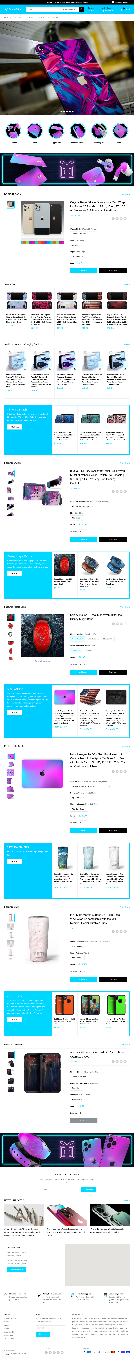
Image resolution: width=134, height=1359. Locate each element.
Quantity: (73, 532)
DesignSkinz (75, 215)
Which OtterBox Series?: (84, 1083)
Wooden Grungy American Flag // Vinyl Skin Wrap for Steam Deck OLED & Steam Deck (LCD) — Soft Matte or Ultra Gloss (92, 319)
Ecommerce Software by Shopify (15, 1353)
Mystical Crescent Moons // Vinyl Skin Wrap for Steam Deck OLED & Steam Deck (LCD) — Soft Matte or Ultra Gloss (67, 319)
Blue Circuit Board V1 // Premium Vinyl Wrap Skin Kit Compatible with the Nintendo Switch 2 (64, 436)
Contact (7, 1329)
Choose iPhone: (84, 1072)
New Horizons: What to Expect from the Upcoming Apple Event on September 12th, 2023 (66, 1232)
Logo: (77, 252)
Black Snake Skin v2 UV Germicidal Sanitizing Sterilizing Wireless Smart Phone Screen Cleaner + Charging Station (116, 379)
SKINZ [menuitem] (6, 18)
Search (7, 1322)
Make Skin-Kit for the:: (89, 502)
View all (127, 284)
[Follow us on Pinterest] (58, 1352)
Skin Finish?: (80, 1094)
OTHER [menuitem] (30, 18)
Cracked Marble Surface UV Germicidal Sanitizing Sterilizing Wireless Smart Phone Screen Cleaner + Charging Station (92, 379)
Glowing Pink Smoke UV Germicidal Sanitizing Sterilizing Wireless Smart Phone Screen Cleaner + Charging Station (66, 379)
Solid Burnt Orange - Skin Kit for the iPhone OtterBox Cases (64, 1021)
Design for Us (9, 1335)
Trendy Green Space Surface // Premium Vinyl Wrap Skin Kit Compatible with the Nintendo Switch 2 (90, 436)
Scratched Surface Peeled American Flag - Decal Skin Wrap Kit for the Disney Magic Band (89, 582)
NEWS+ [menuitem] (56, 18)
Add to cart (83, 270)
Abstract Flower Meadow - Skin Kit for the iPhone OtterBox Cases (89, 1021)
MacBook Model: (88, 781)
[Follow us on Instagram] (54, 1352)
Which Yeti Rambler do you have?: (90, 942)
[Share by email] (125, 218)
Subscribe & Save (121, 2)
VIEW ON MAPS (17, 1270)
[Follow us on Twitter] (50, 1352)
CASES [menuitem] (18, 18)
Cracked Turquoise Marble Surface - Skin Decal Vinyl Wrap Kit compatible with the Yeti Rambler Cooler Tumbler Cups (90, 879)
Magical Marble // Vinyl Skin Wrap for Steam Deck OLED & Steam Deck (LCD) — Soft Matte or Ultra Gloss (16, 318)
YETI (71, 928)
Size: (77, 513)
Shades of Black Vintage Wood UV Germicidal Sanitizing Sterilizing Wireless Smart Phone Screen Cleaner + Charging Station (41, 381)
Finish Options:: (81, 953)
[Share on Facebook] (113, 218)
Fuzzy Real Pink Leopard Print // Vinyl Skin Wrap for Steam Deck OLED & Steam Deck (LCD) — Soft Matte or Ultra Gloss (41, 319)
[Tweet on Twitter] (121, 218)
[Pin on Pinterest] (117, 218)
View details (125, 194)
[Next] (130, 132)
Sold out (83, 1121)
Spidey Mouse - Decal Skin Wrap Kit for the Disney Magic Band (63, 581)
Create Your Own (10, 1318)
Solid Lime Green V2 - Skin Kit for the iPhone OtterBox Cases (116, 1021)
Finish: (77, 240)
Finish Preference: (84, 804)
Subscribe (88, 1190)
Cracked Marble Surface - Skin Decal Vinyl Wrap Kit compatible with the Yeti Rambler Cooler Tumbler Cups (115, 879)
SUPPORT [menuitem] (43, 18)
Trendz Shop (9, 1339)
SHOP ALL (14, 427)
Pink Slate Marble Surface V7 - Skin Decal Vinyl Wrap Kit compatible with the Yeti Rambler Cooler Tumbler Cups (95, 919)
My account (107, 11)
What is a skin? (9, 1332)
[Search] (81, 9)
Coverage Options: (83, 793)
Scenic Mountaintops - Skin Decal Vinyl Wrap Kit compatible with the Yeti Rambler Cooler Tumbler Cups (64, 879)
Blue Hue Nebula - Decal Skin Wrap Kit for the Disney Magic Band (116, 581)
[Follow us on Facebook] (46, 1352)
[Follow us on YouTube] (62, 1352)
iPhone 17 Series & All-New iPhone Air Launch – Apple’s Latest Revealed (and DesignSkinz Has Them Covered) (22, 1232)
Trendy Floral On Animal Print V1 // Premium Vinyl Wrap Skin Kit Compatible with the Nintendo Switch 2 (115, 436)
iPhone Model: (83, 229)
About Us (7, 1325)
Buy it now (113, 270)
